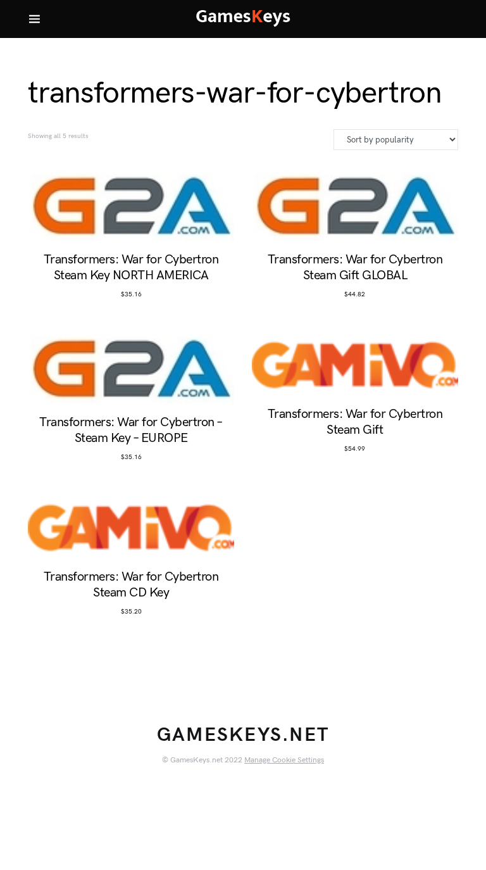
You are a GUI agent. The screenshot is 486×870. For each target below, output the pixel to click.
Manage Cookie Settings (284, 760)
